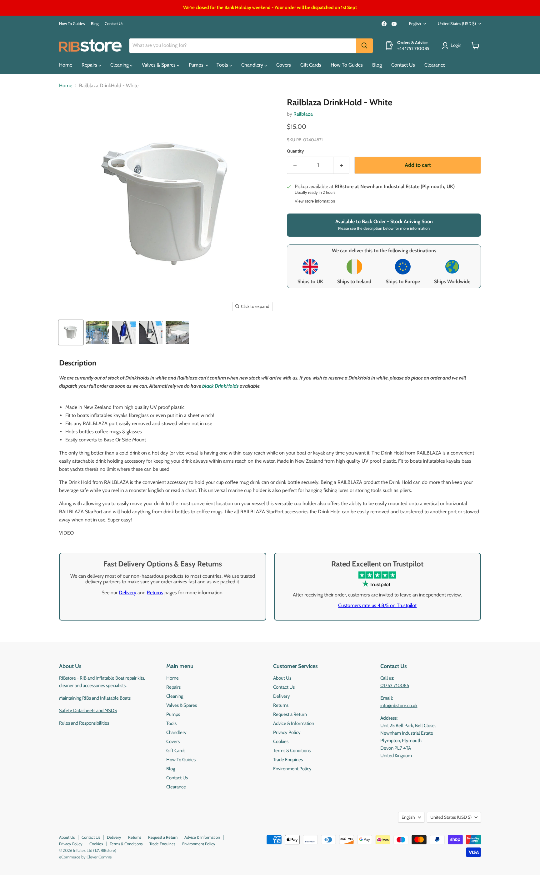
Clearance (434, 65)
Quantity (295, 150)
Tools (223, 65)
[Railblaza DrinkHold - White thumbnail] (70, 332)
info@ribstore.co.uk (399, 705)
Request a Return (290, 714)
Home (65, 65)
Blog (94, 23)
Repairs (90, 65)
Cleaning (120, 65)
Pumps (197, 65)
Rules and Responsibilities (84, 723)
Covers (283, 65)
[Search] (364, 45)
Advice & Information (293, 723)
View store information (315, 201)
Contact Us (114, 23)
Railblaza (303, 114)
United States (457, 23)
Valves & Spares (159, 65)
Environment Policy (292, 769)
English (415, 23)
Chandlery (252, 65)
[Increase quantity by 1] (341, 165)
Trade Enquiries (288, 759)
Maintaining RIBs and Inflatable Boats (95, 698)
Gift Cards (310, 65)
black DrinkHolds (220, 386)
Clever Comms (99, 856)
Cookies (280, 741)
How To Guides (72, 23)
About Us (282, 678)
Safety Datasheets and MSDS (88, 710)
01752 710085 (394, 685)
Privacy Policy (287, 732)
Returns (155, 593)
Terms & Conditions (292, 750)
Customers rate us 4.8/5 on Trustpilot (377, 605)
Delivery (127, 593)
